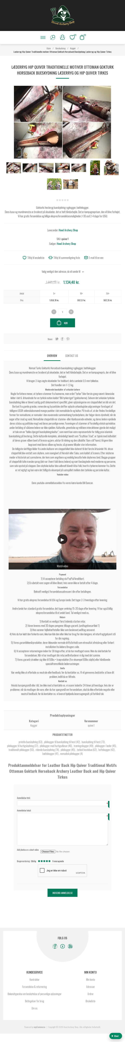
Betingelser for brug (34, 1001)
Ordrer (91, 994)
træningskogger (81, 746)
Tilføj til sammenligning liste (66, 258)
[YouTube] (62, 946)
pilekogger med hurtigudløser (54, 746)
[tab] (52, 355)
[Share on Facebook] (62, 338)
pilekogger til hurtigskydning (20, 746)
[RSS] (70, 946)
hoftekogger (104, 750)
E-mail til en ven (96, 258)
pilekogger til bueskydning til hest (60, 742)
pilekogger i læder (103, 746)
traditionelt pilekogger (19, 750)
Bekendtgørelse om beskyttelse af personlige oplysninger (35, 994)
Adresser (90, 987)
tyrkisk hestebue (85, 750)
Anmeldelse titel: (23, 797)
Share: (50, 339)
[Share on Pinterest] (67, 338)
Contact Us (71, 356)
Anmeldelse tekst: (24, 810)
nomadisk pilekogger (70, 754)
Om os (34, 1008)
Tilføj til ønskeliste (35, 258)
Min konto (90, 979)
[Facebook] (55, 946)
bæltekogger (48, 754)
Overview (52, 356)
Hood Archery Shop (68, 230)
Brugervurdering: (23, 861)
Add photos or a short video (28, 849)
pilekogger (66, 750)
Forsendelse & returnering (34, 987)
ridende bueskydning (45, 750)
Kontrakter (35, 979)
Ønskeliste (90, 1001)
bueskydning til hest (91, 742)
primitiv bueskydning (28, 742)
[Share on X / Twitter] (56, 338)
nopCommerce (39, 1027)
